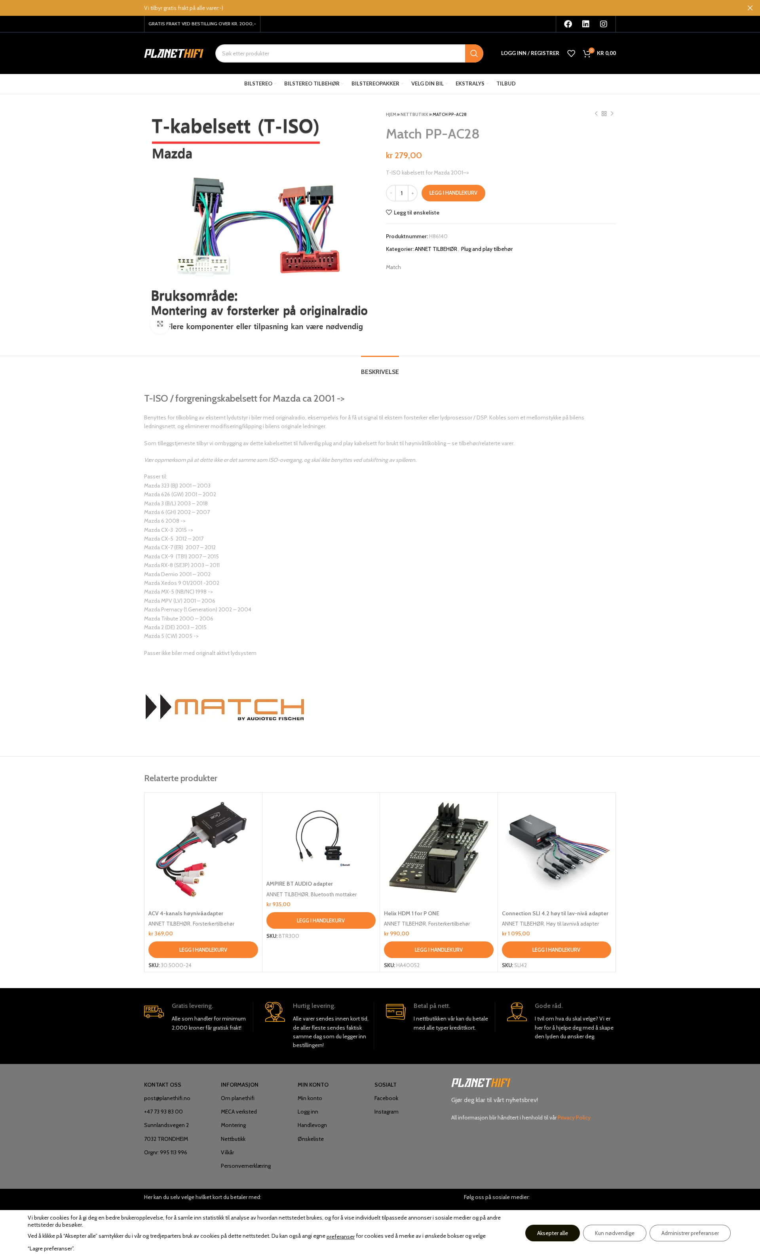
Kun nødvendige (615, 1233)
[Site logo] (173, 52)
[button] (203, 949)
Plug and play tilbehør (487, 248)
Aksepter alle (552, 1233)
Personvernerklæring (246, 1165)
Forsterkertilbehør (213, 923)
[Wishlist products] (571, 53)
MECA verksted (239, 1111)
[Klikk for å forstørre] (160, 324)
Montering (233, 1125)
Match (393, 267)
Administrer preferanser (690, 1233)
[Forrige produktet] (596, 114)
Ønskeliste (311, 1138)
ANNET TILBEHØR (436, 248)
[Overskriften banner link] (368, 8)
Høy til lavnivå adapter (572, 923)
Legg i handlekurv (453, 193)
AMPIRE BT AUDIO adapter (299, 883)
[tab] (380, 368)
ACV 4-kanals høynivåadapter (185, 913)
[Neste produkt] (612, 114)
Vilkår (227, 1152)
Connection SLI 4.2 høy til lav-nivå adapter (555, 913)
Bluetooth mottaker (334, 894)
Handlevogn (312, 1125)
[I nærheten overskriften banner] (750, 8)
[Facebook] (568, 24)
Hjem (391, 114)
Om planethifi (238, 1098)
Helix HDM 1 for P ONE (411, 913)
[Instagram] (604, 24)
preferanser (341, 1236)
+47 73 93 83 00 (163, 1111)
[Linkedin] (586, 24)
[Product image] (321, 837)
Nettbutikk (414, 114)
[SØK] (474, 53)
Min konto (310, 1098)
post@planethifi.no (167, 1098)
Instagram (386, 1111)
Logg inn (308, 1111)
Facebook (386, 1098)
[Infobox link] (198, 1017)
